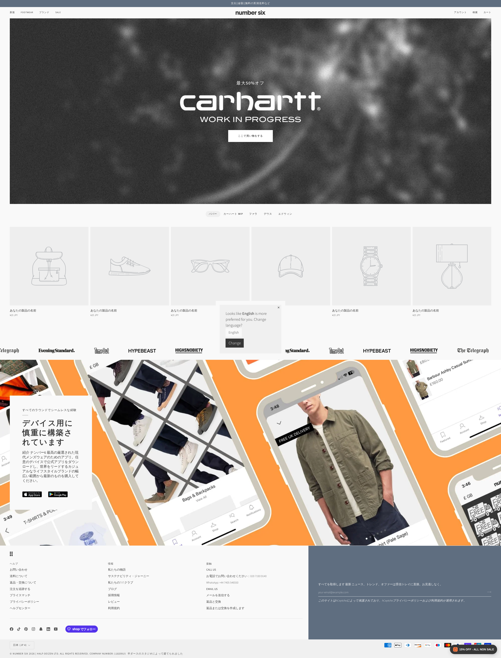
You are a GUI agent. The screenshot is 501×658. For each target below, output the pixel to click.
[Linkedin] (48, 629)
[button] (27, 12)
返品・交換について (23, 583)
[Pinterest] (26, 629)
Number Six (20, 653)
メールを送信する (218, 595)
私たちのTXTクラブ (120, 583)
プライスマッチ (20, 595)
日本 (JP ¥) (20, 645)
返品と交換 (213, 602)
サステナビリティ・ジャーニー (128, 576)
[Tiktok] (18, 629)
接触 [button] (209, 564)
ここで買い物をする (250, 136)
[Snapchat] (41, 629)
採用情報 (114, 595)
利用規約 (437, 601)
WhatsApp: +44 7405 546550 (222, 583)
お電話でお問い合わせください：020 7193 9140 (236, 576)
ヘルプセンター (20, 608)
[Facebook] (11, 629)
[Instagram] (33, 629)
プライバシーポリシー (407, 601)
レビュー (114, 602)
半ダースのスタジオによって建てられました (155, 653)
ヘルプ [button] (14, 564)
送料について (18, 576)
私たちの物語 (117, 570)
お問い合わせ (18, 570)
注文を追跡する (20, 589)
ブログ (112, 589)
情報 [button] (111, 564)
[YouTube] (56, 629)
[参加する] (488, 592)
